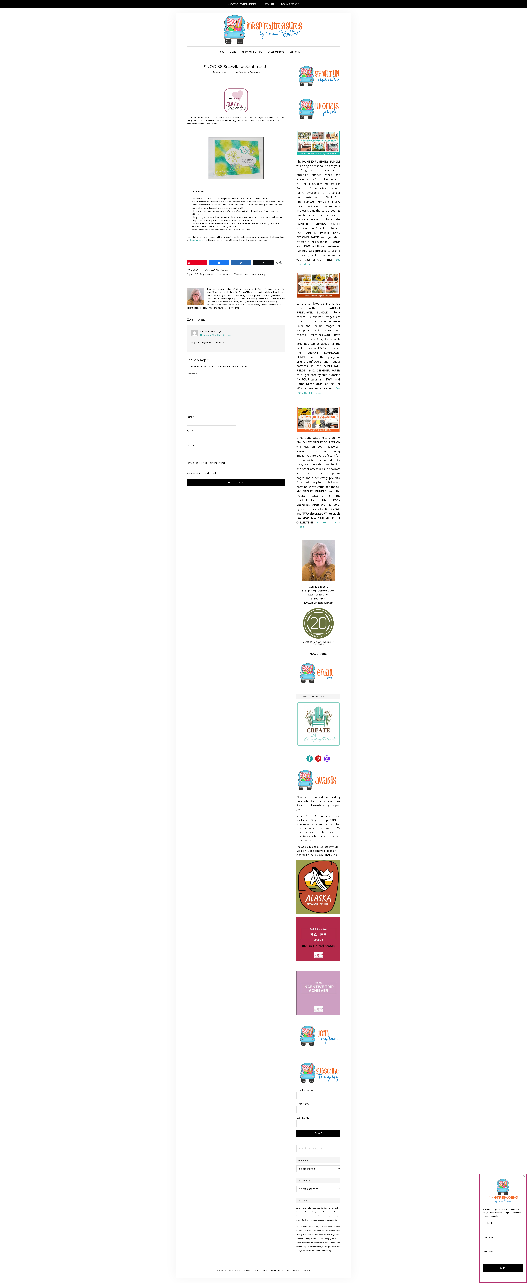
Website (190, 445)
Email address (304, 1090)
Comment (192, 373)
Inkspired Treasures (263, 30)
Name (190, 417)
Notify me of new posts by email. (201, 473)
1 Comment (254, 72)
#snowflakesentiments (238, 274)
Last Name (302, 1117)
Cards (204, 270)
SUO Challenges (197, 240)
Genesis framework (271, 1271)
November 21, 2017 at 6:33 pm (215, 334)
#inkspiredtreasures (214, 274)
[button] (308, 50)
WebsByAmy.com (303, 1271)
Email (190, 431)
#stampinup (259, 274)
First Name (303, 1103)
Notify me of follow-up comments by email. (206, 462)
